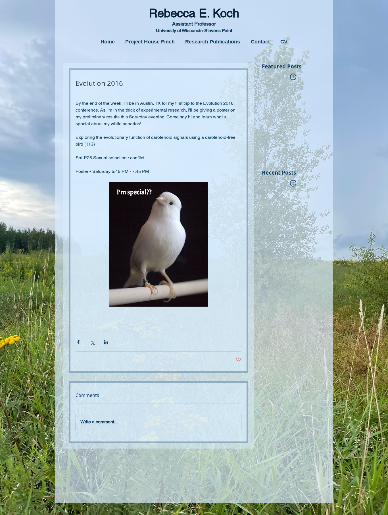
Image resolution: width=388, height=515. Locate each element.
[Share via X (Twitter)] (92, 342)
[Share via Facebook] (78, 342)
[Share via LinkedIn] (106, 342)
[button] (150, 42)
